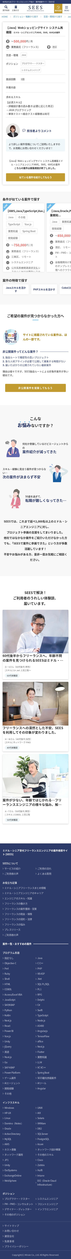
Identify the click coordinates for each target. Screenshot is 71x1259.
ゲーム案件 (10, 1078)
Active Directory (12, 1134)
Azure (40, 1144)
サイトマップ (11, 1225)
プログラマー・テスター (33, 63)
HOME (5, 16)
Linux (7, 1118)
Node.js (41, 1020)
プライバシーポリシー (16, 1246)
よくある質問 (44, 873)
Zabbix (40, 1165)
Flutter (40, 1052)
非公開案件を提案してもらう (35, 388)
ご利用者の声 (11, 873)
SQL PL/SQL (43, 984)
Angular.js (42, 1031)
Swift (40, 1010)
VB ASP (41, 973)
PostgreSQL (43, 1139)
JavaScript (9, 999)
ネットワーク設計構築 (48, 1149)
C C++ (40, 963)
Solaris (40, 1118)
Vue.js (7, 1036)
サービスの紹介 (12, 868)
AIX (39, 1113)
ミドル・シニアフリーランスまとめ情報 (25, 888)
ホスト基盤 (10, 1149)
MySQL (8, 1139)
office (40, 1041)
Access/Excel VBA (13, 994)
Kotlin (7, 1015)
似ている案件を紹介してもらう (35, 177)
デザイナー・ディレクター (18, 1209)
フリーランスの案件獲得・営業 (20, 908)
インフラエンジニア (47, 1209)
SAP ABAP (9, 1067)
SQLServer (42, 1134)
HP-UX (7, 1113)
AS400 (40, 1025)
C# (38, 1005)
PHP (39, 968)
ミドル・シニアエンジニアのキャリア (23, 893)
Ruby (7, 973)
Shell (7, 978)
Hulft (40, 1170)
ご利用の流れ (44, 868)
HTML (7, 984)
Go (5, 1062)
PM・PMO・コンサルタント (18, 1204)
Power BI (8, 1031)
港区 (54, 47)
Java (24, 54)
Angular (41, 1088)
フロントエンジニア (47, 1204)
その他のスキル (45, 1154)
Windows (9, 1107)
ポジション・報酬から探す (25, 16)
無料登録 (58, 10)
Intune (40, 1175)
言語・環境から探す (53, 16)
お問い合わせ (11, 1230)
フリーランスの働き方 (15, 903)
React (7, 1025)
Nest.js (40, 1046)
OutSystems (10, 1170)
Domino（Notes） (13, 1123)
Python (8, 1010)
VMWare (41, 1123)
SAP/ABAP (9, 1005)
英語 (6, 1052)
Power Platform (12, 1072)
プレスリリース (12, 929)
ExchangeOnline (12, 1175)
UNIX (39, 1107)
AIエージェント (12, 1083)
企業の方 (15, 10)
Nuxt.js (8, 1057)
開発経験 (9, 1088)
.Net (39, 978)
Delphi (40, 999)
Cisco (40, 1160)
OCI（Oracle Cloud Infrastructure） (46, 1182)
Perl (6, 968)
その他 (7, 1093)
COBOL (8, 989)
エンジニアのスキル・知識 (18, 898)
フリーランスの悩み (14, 924)
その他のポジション (14, 1214)
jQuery (7, 1046)
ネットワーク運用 (13, 1154)
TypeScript (42, 1015)
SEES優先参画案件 (46, 1078)
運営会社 (9, 1236)
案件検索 (6, 10)
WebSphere (10, 1180)
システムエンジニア (31, 70)
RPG (39, 994)
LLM (39, 1062)
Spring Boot (43, 1072)
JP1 (6, 1160)
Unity (7, 1041)
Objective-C (10, 963)
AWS (6, 1144)
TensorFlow (43, 1036)
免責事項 (9, 1241)
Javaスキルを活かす (16, 289)
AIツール (41, 1083)
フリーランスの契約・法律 (18, 919)
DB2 (39, 1128)
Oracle (7, 1128)
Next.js (7, 1020)
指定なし (9, 958)
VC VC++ (41, 1067)
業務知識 (42, 1057)
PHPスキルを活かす (44, 289)
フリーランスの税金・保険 (18, 914)
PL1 (39, 989)
